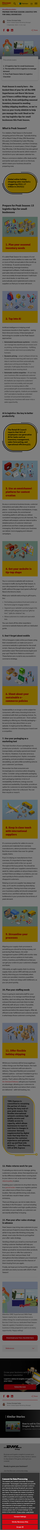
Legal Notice (30, 1512)
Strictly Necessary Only (20, 1522)
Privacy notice (21, 1512)
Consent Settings (20, 1516)
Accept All (20, 1527)
